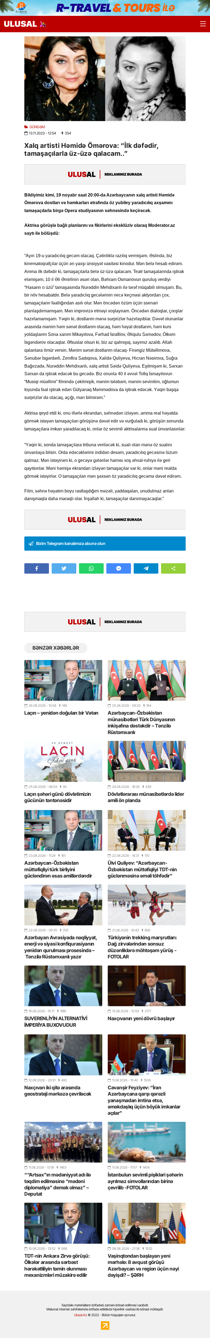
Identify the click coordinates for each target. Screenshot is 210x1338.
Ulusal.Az (80, 1315)
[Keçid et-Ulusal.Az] (20, 24)
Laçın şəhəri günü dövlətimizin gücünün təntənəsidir (57, 797)
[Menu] (200, 24)
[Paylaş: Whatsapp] (91, 568)
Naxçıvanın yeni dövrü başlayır (141, 1018)
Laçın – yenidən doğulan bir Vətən (61, 713)
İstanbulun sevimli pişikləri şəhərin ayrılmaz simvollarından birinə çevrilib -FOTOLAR (145, 1181)
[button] (173, 568)
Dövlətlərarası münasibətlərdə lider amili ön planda (146, 797)
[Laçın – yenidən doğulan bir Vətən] (63, 680)
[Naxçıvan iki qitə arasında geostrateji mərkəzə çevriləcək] (63, 1054)
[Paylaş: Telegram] (146, 568)
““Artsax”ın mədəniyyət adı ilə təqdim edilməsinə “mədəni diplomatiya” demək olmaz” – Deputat (57, 1184)
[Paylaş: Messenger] (118, 568)
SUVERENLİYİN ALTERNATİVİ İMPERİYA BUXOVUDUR (55, 1022)
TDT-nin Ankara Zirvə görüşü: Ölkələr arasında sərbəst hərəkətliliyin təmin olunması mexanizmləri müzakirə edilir (57, 1265)
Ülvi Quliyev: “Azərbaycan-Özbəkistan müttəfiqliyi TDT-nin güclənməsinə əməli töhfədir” (142, 869)
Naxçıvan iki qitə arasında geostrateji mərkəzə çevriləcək (57, 1091)
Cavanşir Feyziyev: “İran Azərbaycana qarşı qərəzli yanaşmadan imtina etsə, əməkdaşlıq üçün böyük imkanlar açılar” (144, 1100)
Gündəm (37, 127)
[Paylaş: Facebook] (36, 568)
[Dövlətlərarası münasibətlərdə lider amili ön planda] (147, 761)
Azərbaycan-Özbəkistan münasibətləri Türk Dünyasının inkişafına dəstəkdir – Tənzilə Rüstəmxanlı (141, 722)
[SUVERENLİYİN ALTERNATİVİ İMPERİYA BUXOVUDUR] (63, 986)
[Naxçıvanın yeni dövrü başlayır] (147, 986)
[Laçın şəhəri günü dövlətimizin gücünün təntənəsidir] (63, 761)
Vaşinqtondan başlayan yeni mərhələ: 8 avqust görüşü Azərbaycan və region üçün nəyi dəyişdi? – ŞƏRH (143, 1265)
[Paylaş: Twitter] (64, 568)
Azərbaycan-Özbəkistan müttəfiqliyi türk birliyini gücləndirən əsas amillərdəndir (58, 869)
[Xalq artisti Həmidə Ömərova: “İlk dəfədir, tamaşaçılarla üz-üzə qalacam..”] (105, 78)
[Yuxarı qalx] (194, 1322)
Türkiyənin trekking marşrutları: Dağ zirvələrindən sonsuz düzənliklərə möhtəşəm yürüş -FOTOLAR (142, 947)
